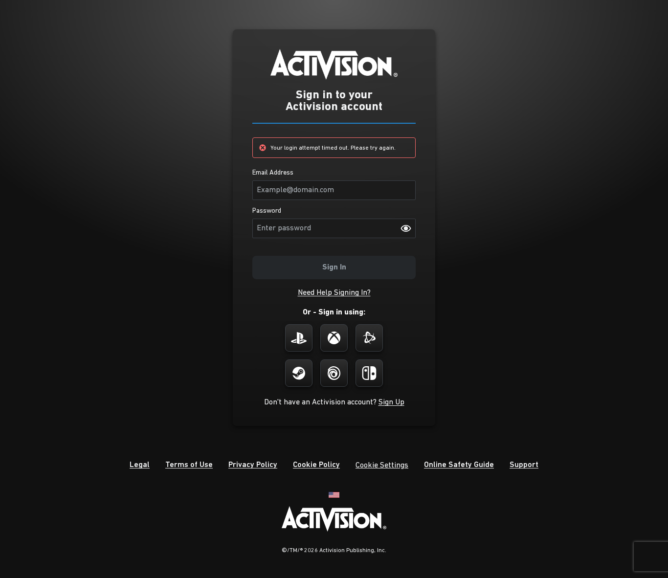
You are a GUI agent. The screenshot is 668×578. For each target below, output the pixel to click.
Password (266, 211)
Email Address (272, 173)
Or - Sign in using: (334, 312)
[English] (334, 494)
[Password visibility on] (406, 228)
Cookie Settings (382, 465)
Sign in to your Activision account (334, 101)
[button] (334, 293)
